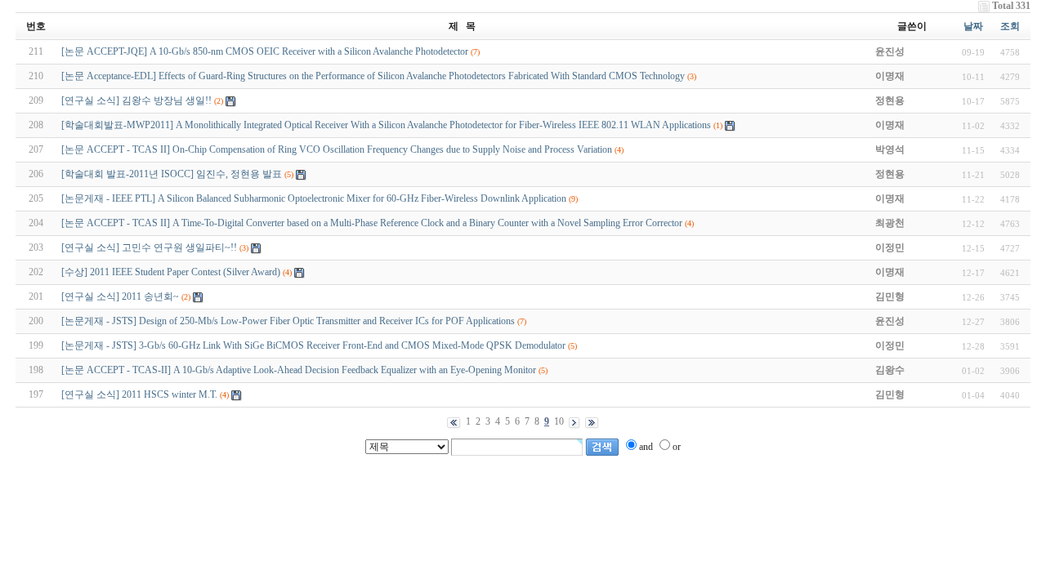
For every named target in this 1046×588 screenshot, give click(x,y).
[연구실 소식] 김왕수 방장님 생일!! (136, 100)
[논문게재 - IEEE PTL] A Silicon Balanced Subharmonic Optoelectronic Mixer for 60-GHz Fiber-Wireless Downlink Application (313, 198)
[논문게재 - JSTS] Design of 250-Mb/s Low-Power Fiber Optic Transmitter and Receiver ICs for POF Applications (288, 321)
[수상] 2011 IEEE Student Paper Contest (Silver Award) (170, 272)
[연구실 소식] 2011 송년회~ (120, 296)
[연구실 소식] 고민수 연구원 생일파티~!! (149, 247)
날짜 (973, 26)
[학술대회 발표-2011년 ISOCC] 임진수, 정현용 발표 (171, 174)
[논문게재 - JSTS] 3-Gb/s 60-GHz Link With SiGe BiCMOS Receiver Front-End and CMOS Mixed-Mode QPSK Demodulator (313, 345)
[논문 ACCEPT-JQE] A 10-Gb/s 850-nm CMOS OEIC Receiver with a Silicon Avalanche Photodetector (264, 51)
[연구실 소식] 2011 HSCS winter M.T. (139, 394)
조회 (1010, 26)
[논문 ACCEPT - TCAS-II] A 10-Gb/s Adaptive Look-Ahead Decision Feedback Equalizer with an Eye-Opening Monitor (298, 370)
